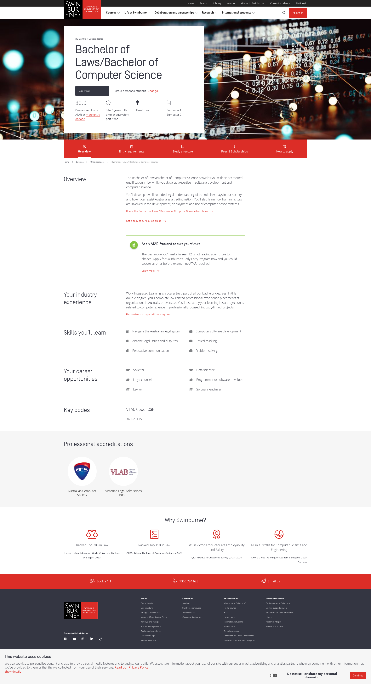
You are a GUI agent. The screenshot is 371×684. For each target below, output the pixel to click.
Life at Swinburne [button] (137, 13)
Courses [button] (113, 13)
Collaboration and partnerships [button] (176, 13)
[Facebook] (65, 639)
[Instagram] (83, 639)
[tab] (84, 149)
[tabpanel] (185, 366)
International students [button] (238, 13)
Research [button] (209, 13)
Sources (302, 562)
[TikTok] (100, 639)
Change (153, 91)
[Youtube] (74, 639)
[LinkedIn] (91, 639)
